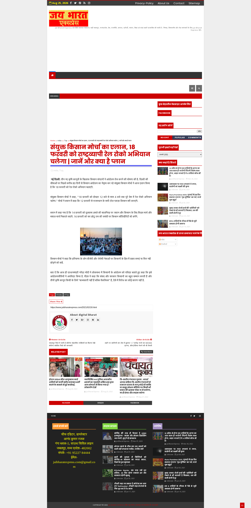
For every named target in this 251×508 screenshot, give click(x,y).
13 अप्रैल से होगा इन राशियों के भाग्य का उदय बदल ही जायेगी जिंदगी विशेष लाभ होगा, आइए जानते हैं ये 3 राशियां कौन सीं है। (185, 172)
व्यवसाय (146, 81)
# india (59, 295)
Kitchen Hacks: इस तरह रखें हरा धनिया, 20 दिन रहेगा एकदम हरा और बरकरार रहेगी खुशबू (130, 473)
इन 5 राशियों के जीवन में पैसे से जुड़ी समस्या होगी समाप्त (183, 222)
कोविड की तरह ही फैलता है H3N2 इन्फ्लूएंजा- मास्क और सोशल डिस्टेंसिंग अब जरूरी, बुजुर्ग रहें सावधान (130, 436)
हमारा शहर (64, 81)
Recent (165, 137)
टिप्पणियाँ (164, 244)
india (59, 140)
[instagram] (89, 3)
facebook (134, 403)
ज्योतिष (99, 81)
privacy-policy (144, 3)
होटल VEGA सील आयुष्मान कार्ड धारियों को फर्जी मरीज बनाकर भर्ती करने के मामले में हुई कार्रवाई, (64, 382)
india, (56, 170)
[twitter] (75, 3)
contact (178, 3)
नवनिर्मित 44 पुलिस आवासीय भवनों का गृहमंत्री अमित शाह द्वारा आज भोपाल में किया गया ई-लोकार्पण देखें (99, 383)
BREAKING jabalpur (58, 360)
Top (65, 140)
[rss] (84, 3)
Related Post (58, 352)
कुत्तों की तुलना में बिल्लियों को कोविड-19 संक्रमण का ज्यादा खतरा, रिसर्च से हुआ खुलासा (130, 459)
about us (163, 3)
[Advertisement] (154, 49)
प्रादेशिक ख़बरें (81, 81)
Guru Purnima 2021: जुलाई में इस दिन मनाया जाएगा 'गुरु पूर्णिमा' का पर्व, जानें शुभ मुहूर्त (185, 197)
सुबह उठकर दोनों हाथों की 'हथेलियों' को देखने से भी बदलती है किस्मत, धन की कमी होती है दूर (184, 210)
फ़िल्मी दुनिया (181, 81)
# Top (66, 295)
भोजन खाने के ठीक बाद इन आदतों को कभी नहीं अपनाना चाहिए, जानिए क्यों (130, 447)
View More (147, 352)
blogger (66, 403)
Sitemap (194, 3)
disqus (101, 403)
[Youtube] (197, 415)
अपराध (111, 81)
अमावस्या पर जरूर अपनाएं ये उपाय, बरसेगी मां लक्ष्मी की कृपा (183, 185)
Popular (180, 137)
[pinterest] (80, 3)
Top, (61, 170)
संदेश (162, 239)
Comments (194, 137)
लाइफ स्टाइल (162, 81)
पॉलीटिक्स (124, 81)
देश (53, 81)
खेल (135, 81)
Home (52, 140)
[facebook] (71, 3)
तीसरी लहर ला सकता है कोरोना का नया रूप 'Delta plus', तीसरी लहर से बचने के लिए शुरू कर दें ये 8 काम (130, 486)
